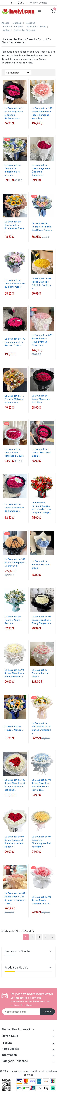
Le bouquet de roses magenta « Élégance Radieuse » (41, 170)
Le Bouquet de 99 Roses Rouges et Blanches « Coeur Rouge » (14, 841)
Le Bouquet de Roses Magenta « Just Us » (41, 399)
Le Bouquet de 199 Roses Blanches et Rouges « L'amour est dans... (15, 785)
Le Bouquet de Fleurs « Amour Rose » (40, 673)
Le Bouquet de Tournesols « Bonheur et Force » (14, 226)
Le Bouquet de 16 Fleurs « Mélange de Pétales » (14, 399)
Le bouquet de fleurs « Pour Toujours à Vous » (14, 453)
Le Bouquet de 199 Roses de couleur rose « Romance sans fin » (42, 113)
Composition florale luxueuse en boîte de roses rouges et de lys (41, 507)
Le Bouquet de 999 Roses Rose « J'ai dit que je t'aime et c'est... (15, 898)
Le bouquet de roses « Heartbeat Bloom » (41, 453)
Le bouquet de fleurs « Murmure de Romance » (14, 508)
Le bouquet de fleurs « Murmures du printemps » (15, 283)
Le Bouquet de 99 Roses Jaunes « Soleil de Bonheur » (41, 283)
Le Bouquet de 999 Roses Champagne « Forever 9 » (15, 563)
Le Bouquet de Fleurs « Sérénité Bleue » (41, 565)
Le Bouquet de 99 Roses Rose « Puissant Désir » (41, 900)
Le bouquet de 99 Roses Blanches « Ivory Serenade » (14, 673)
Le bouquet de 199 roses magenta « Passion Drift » (15, 342)
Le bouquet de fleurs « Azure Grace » (13, 620)
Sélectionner (18, 73)
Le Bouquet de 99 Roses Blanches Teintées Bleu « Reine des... (41, 785)
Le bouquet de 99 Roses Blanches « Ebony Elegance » (41, 620)
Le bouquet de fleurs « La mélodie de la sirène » (13, 170)
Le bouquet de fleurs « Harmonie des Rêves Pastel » (42, 227)
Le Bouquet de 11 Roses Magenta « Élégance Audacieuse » (14, 113)
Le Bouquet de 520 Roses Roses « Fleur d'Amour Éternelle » (42, 340)
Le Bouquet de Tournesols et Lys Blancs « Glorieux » (41, 728)
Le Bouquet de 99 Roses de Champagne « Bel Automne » (41, 841)
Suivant (52, 937)
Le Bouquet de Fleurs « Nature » (14, 728)
